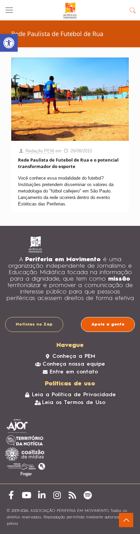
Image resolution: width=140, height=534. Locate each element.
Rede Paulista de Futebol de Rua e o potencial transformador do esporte (68, 163)
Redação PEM (39, 150)
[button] (9, 43)
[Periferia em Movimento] (70, 10)
